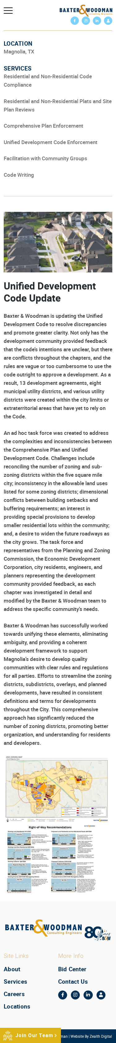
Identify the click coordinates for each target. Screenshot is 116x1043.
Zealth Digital (101, 1035)
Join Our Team (34, 1035)
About (12, 969)
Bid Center (72, 969)
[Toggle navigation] (8, 10)
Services (15, 981)
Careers (14, 994)
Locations (17, 1006)
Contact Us (73, 981)
